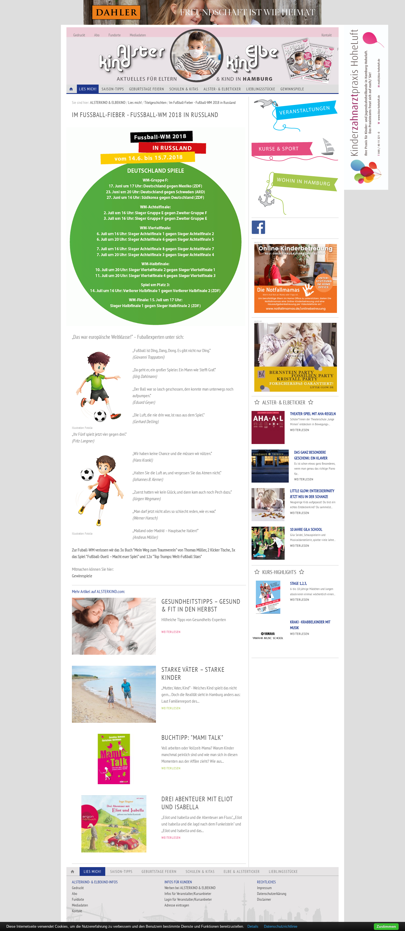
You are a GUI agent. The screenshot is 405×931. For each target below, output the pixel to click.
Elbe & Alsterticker (242, 871)
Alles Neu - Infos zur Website (157, 49)
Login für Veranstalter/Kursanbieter (188, 899)
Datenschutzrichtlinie (280, 926)
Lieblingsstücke (260, 88)
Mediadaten (138, 35)
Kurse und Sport (295, 153)
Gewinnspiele (292, 88)
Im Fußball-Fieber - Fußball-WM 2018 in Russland (202, 102)
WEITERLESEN (170, 632)
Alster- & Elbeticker (222, 88)
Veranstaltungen (295, 117)
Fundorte (115, 35)
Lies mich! (135, 102)
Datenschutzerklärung (271, 893)
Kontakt (327, 35)
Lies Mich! (87, 88)
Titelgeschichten (155, 102)
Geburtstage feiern (146, 88)
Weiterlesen (299, 430)
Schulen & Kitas (183, 88)
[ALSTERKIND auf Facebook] (258, 228)
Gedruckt (79, 35)
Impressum (264, 887)
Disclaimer (264, 899)
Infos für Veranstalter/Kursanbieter (187, 893)
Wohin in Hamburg (295, 192)
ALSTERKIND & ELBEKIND (107, 102)
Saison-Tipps (113, 88)
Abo (96, 35)
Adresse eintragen (176, 905)
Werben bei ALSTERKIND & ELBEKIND (189, 887)
